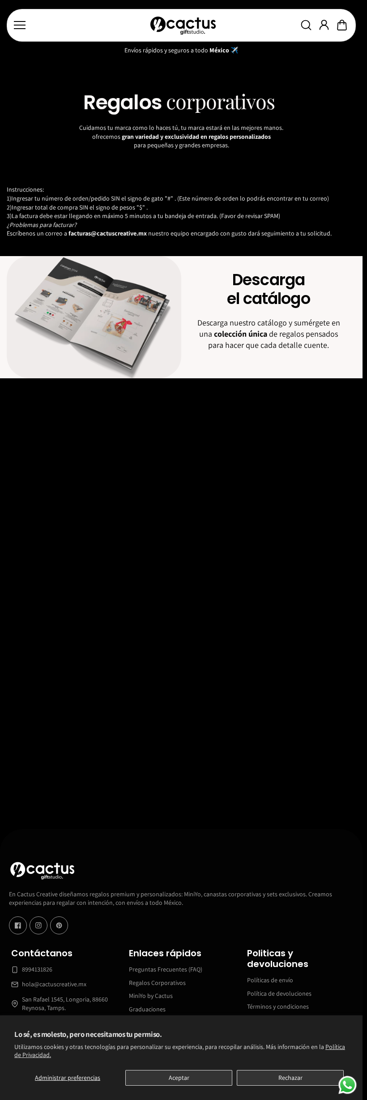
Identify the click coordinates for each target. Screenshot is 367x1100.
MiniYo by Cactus (151, 996)
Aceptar (179, 1078)
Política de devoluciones (279, 993)
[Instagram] (38, 925)
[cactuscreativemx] (182, 25)
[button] (342, 25)
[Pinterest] (59, 925)
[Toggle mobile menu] (79, 25)
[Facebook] (18, 925)
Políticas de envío (270, 980)
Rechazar (290, 1078)
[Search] (306, 25)
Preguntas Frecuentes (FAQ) (165, 969)
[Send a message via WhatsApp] (347, 1085)
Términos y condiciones (278, 1006)
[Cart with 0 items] (342, 25)
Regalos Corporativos (157, 982)
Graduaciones (147, 1009)
